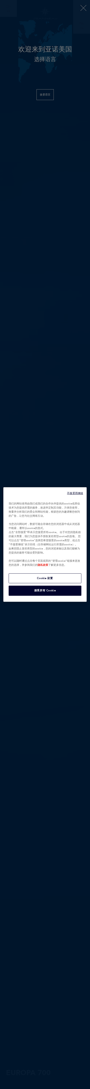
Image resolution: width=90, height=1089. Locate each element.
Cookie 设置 (45, 578)
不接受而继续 (75, 493)
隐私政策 (43, 565)
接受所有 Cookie (45, 590)
